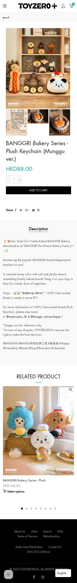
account (63, 6)
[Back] (6, 17)
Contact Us (55, 547)
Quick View (70, 389)
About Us (19, 531)
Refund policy (51, 536)
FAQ (60, 531)
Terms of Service (27, 536)
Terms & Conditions (38, 551)
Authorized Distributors (29, 547)
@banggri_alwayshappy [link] (46, 316)
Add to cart (38, 190)
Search (47, 531)
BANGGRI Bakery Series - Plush (24, 480)
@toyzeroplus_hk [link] (16, 316)
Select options (15, 491)
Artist (34, 531)
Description (38, 228)
